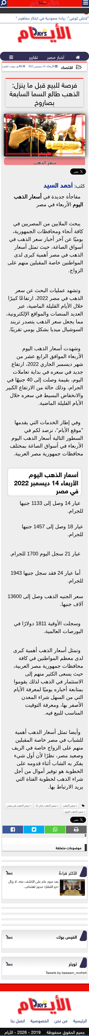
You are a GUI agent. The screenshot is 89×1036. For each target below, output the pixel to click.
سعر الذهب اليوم (74, 811)
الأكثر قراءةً (68, 872)
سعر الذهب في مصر (18, 805)
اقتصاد (67, 66)
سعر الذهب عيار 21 (46, 805)
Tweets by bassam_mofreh (66, 972)
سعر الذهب (69, 805)
